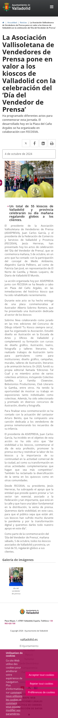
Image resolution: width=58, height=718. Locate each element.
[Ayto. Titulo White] (21, 7)
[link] (3, 22)
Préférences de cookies (41, 692)
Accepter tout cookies (41, 675)
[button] (52, 7)
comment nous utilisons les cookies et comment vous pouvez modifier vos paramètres (14, 703)
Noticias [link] (23, 22)
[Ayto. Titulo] (32, 611)
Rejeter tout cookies (41, 683)
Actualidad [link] (12, 22)
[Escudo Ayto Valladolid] (22, 611)
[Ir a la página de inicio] (7, 7)
